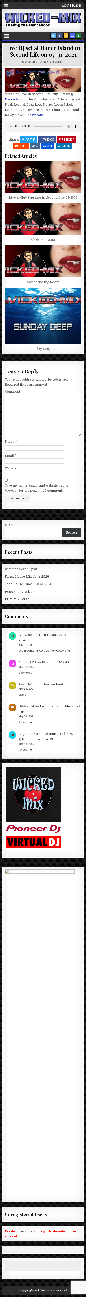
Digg (50, 146)
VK (37, 146)
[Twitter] (53, 36)
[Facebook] (59, 36)
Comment (13, 391)
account (26, 1231)
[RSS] (66, 36)
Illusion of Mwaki (55, 662)
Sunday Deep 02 (43, 349)
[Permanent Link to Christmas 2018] (43, 219)
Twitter (30, 139)
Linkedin (65, 146)
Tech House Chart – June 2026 (28, 584)
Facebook (48, 139)
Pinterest (68, 139)
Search (10, 525)
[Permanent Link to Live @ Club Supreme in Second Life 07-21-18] (43, 177)
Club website (34, 115)
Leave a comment (52, 62)
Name (11, 441)
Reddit (23, 146)
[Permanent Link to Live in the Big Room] (43, 261)
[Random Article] (72, 36)
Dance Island (15, 99)
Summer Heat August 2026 (25, 569)
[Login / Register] (78, 36)
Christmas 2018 (43, 240)
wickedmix (31, 62)
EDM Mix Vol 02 (17, 599)
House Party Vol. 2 (18, 591)
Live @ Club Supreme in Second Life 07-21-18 (43, 197)
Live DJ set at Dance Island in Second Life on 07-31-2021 (43, 51)
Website (11, 468)
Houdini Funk (53, 684)
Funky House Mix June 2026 (27, 576)
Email (10, 455)
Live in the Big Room (43, 282)
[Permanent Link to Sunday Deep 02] (43, 316)
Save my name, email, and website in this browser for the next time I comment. (36, 488)
